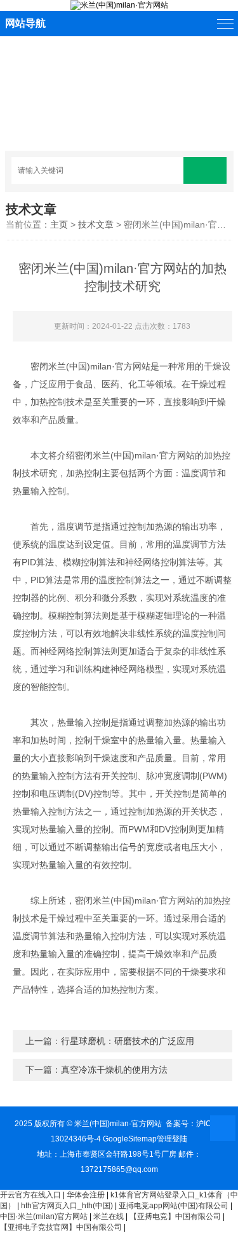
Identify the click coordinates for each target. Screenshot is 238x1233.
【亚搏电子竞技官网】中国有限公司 (61, 1227)
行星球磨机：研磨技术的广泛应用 (127, 1041)
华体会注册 (86, 1194)
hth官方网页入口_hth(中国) (67, 1205)
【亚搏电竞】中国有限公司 (175, 1216)
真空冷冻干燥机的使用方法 (114, 1069)
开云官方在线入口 (30, 1194)
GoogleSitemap (130, 1138)
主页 (59, 224)
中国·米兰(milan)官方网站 (44, 1216)
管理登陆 (172, 1138)
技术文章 (96, 224)
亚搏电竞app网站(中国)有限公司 (173, 1205)
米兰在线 (108, 1216)
